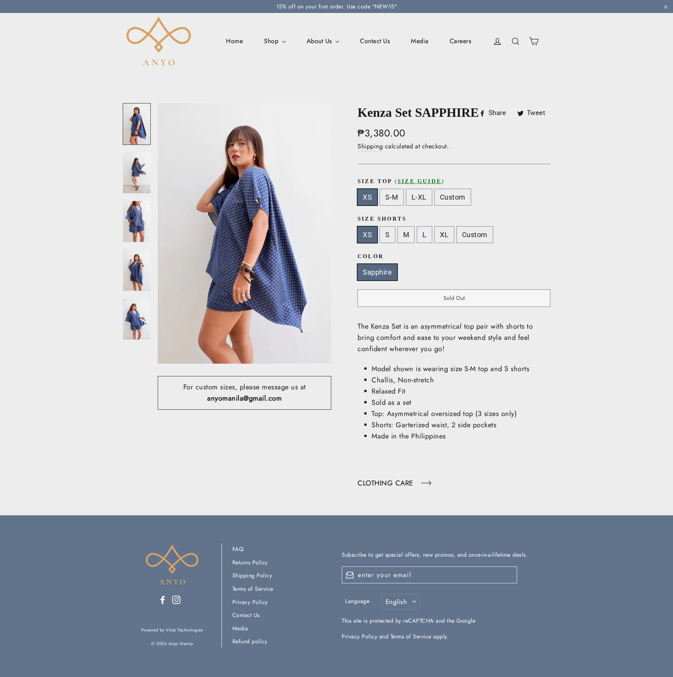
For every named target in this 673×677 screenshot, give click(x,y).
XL (444, 234)
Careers (460, 41)
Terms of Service (252, 589)
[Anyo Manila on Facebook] (162, 599)
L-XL (419, 197)
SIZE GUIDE (419, 181)
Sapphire (377, 272)
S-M (391, 197)
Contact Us (375, 41)
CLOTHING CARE (386, 483)
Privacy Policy (250, 602)
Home (234, 41)
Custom (452, 197)
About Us (320, 41)
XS (367, 197)
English (396, 601)
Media (420, 41)
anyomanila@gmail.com (244, 398)
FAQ (238, 549)
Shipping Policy (252, 575)
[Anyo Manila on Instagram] (176, 599)
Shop (272, 41)
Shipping (370, 146)
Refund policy (249, 641)
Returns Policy (250, 562)
